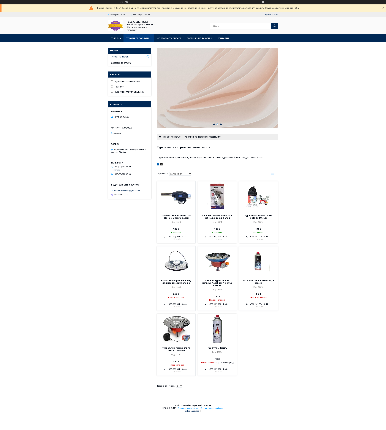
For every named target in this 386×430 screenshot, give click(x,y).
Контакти (223, 38)
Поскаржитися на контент (188, 408)
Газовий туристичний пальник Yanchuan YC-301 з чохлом (217, 283)
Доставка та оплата (169, 38)
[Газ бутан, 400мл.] (217, 329)
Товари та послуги (137, 38)
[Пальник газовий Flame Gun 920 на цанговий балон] (217, 196)
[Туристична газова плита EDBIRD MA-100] (258, 196)
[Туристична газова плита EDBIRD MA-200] (176, 329)
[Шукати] (274, 26)
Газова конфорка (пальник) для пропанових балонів (176, 281)
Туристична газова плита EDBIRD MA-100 (258, 216)
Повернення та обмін (199, 38)
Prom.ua (207, 405)
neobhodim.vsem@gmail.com (127, 190)
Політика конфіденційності (212, 408)
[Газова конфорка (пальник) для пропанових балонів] (176, 261)
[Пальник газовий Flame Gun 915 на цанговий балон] (176, 196)
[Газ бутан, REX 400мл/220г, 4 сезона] (258, 261)
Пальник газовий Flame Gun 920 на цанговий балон (217, 216)
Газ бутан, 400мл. (217, 348)
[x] (161, 164)
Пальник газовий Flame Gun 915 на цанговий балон (176, 216)
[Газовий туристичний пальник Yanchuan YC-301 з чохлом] (217, 261)
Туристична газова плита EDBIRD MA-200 (176, 349)
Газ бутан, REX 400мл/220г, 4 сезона (258, 281)
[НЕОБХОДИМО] (115, 30)
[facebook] (158, 164)
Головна (116, 38)
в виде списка (276, 174)
